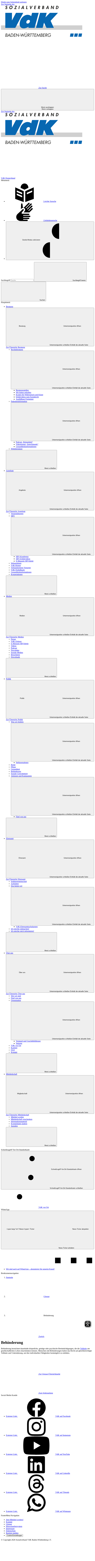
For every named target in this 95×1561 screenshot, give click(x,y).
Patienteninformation (19, 401)
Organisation (16, 1000)
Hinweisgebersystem (14, 1526)
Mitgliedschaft (11, 1074)
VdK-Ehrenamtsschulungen (27, 927)
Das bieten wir (16, 886)
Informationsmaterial (19, 1121)
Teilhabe (83, 1349)
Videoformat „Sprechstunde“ (27, 444)
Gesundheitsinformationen (26, 447)
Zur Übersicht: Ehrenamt (15, 879)
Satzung (19, 1043)
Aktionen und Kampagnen (21, 776)
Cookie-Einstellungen (14, 1535)
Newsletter (15, 650)
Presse (13, 639)
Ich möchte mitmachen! (20, 929)
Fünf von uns (21, 817)
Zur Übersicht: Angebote (15, 511)
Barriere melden (12, 1533)
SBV (13, 516)
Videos (13, 646)
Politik (8, 679)
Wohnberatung (16, 449)
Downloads (15, 657)
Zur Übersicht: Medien (15, 637)
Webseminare (16, 563)
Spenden (14, 1126)
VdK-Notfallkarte (18, 570)
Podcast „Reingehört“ (24, 442)
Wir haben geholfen (23, 392)
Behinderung (16, 771)
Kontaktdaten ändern (19, 1124)
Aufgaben (15, 884)
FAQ (13, 1050)
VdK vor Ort (16, 1045)
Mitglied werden (17, 1117)
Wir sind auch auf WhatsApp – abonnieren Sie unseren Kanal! (30, 1269)
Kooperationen (17, 574)
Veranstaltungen (17, 514)
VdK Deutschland (8, 178)
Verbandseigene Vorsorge (21, 568)
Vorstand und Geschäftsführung (28, 1041)
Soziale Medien (17, 652)
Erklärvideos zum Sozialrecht (27, 397)
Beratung (9, 306)
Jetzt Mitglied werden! (14, 1520)
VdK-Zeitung (16, 641)
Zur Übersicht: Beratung (15, 347)
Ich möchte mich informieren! (22, 931)
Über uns (9, 953)
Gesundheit (15, 769)
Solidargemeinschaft (19, 881)
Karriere (14, 1048)
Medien (9, 596)
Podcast (14, 648)
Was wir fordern (17, 722)
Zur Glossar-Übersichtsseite (49, 1374)
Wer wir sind (16, 996)
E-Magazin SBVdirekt (24, 561)
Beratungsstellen (22, 390)
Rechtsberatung (17, 349)
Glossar (46, 1296)
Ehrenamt (9, 838)
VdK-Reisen (16, 565)
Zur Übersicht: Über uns (15, 994)
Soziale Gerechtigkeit (19, 774)
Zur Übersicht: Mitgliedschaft (17, 1115)
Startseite (9, 1277)
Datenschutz (11, 1531)
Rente (13, 765)
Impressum (10, 1529)
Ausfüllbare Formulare (25, 399)
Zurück (41, 1336)
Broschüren (15, 655)
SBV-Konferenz (22, 557)
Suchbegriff (6, 280)
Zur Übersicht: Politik (14, 720)
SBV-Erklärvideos (23, 559)
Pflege (13, 767)
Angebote (10, 471)
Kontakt (14, 1052)
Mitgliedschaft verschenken (21, 1119)
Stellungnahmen (22, 762)
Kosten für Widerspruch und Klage (29, 395)
